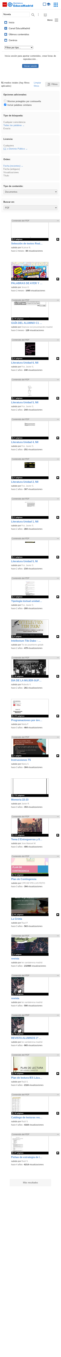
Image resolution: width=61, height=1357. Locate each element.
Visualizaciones (11, 172)
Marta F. (25, 724)
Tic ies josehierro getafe (32, 645)
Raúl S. (24, 1082)
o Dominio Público (14, 149)
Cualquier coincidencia (14, 122)
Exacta (6, 128)
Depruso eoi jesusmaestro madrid (37, 327)
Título (6, 175)
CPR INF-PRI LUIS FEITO (33, 883)
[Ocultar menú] (52, 20)
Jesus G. (25, 287)
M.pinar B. (26, 248)
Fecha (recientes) (11, 166)
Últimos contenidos (19, 34)
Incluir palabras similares (19, 105)
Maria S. (25, 764)
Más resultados (30, 1182)
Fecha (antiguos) (11, 169)
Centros (13, 40)
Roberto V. (26, 685)
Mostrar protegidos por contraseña (24, 101)
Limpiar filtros (37, 84)
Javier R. (25, 804)
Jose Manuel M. (28, 843)
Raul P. (24, 923)
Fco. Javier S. (27, 367)
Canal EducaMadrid (19, 28)
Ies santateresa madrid (31, 963)
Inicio (11, 22)
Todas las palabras (12, 125)
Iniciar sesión (30, 66)
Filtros (55, 84)
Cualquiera (8, 145)
